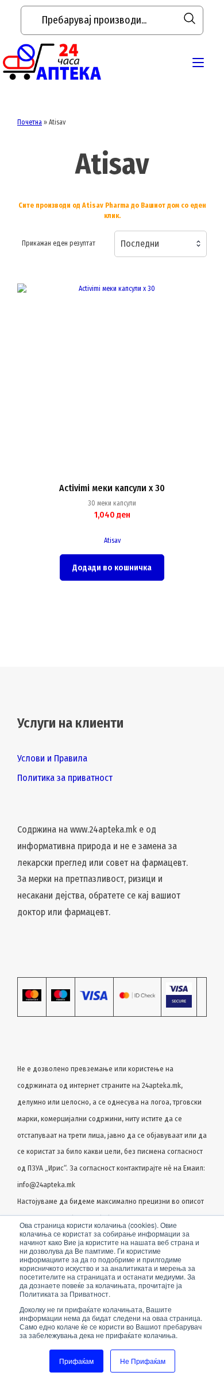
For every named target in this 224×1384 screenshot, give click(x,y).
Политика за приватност (65, 777)
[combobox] (160, 244)
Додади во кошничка (112, 568)
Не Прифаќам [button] (142, 1361)
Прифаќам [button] (76, 1361)
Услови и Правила (52, 758)
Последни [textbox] (140, 243)
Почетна (29, 122)
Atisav (112, 541)
